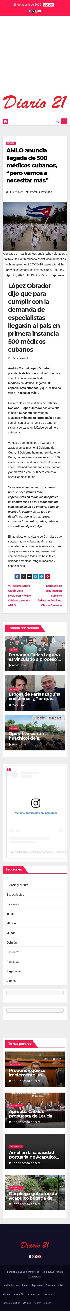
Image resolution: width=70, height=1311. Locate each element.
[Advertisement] (35, 57)
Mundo (10, 933)
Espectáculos (15, 894)
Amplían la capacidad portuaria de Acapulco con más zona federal (32, 1157)
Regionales (14, 971)
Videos (11, 980)
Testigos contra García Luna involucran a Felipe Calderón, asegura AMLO (19, 595)
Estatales (12, 904)
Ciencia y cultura (17, 885)
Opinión (11, 942)
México (11, 143)
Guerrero (50, 1285)
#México (46, 191)
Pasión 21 (13, 952)
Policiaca (12, 961)
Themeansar (34, 1276)
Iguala (10, 913)
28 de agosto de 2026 (26, 1081)
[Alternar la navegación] (64, 121)
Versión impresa (11, 1285)
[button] (57, 121)
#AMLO (35, 191)
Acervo (37, 1303)
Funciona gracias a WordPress (23, 1271)
